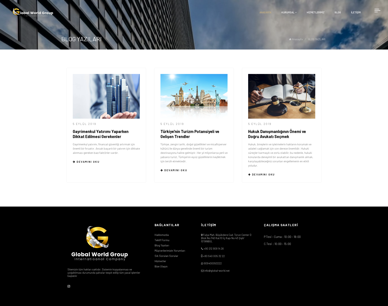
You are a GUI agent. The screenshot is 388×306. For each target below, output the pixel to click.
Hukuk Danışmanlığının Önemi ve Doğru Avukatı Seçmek (277, 134)
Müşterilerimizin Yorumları (170, 250)
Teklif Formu (162, 240)
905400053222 (213, 263)
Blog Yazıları (162, 245)
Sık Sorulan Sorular (166, 255)
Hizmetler (160, 261)
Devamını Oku (87, 161)
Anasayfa (297, 39)
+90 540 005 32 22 (214, 256)
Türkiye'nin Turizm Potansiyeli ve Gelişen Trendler (189, 134)
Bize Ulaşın (161, 266)
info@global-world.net (217, 270)
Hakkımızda (162, 234)
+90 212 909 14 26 (214, 248)
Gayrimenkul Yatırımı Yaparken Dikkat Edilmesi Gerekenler (101, 134)
